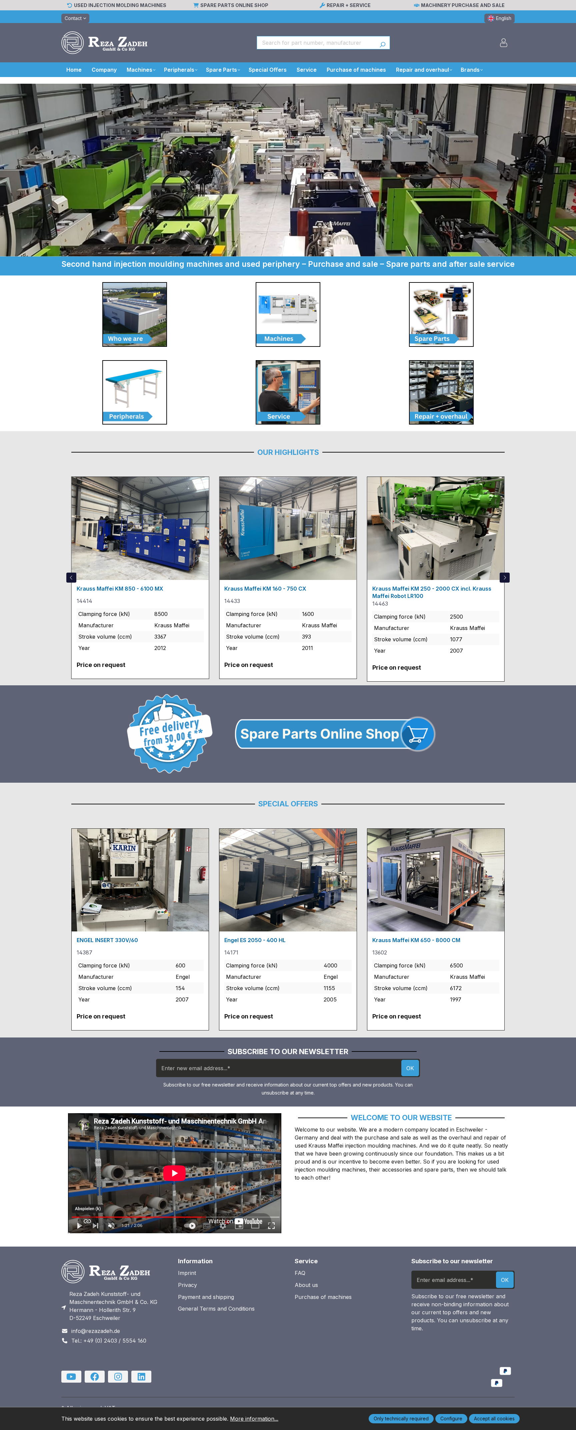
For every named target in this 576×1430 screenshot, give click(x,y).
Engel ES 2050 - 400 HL (255, 940)
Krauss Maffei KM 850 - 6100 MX (120, 588)
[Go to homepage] (104, 42)
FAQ (300, 1273)
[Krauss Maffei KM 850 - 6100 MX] (140, 528)
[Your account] (503, 42)
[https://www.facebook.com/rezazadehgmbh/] (95, 1377)
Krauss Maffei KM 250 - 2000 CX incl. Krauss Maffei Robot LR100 (431, 592)
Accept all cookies (494, 1418)
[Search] (382, 42)
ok (410, 1068)
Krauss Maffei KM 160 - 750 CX (265, 588)
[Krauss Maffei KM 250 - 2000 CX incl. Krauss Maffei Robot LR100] (435, 528)
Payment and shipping (206, 1297)
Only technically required (401, 1418)
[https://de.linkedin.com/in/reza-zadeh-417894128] (141, 1377)
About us (306, 1285)
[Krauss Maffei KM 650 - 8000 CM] (435, 880)
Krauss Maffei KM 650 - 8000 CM (416, 940)
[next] (505, 578)
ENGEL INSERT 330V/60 (107, 940)
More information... (254, 1418)
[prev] (71, 578)
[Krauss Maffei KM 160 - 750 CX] (287, 528)
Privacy (187, 1285)
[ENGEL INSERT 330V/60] (140, 880)
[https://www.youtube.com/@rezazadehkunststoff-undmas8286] (71, 1377)
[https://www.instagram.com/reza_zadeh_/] (118, 1377)
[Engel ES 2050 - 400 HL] (287, 880)
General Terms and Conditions (216, 1308)
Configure (451, 1418)
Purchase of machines (323, 1297)
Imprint (187, 1273)
